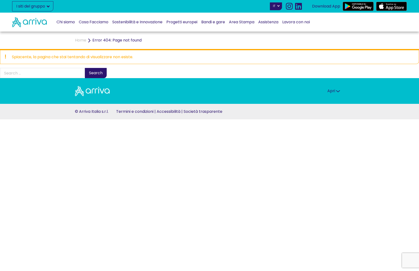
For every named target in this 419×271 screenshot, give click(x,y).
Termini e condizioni (134, 111)
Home (80, 40)
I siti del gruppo (31, 6)
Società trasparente (203, 111)
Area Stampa (241, 22)
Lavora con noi (296, 22)
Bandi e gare (213, 22)
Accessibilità (168, 111)
